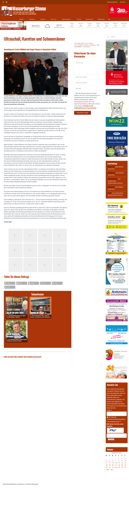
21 (116, 465)
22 (119, 465)
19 (110, 465)
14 (116, 463)
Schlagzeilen (92, 45)
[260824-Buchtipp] (40, 298)
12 (110, 463)
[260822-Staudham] (17, 298)
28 (116, 467)
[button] (109, 19)
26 (110, 467)
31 (125, 467)
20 (113, 465)
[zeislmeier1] (117, 289)
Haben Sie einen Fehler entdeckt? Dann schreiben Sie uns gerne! (22, 357)
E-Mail (109, 410)
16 (122, 463)
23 (122, 465)
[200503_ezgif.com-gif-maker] (117, 259)
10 (125, 460)
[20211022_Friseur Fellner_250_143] (117, 349)
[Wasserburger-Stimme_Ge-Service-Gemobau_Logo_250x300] (117, 203)
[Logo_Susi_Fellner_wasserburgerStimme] (117, 326)
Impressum (20, 484)
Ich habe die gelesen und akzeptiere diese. (116, 419)
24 (125, 465)
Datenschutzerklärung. (81, 104)
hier (114, 408)
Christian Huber (80, 43)
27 (113, 467)
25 (106, 467)
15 (119, 463)
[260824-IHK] (17, 321)
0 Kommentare (86, 46)
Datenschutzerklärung (113, 419)
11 (106, 463)
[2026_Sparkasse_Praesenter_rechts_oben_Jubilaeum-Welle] (118, 5)
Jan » (112, 469)
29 (119, 467)
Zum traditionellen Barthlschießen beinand (115, 181)
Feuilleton (86, 45)
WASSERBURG (78, 46)
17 (125, 463)
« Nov (107, 469)
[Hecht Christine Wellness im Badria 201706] (117, 365)
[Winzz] (117, 100)
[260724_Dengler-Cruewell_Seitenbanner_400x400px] (117, 233)
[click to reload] (115, 430)
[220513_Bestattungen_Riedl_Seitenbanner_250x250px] (117, 300)
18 (106, 465)
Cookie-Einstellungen (31, 484)
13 (113, 463)
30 (122, 467)
